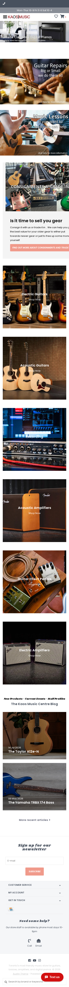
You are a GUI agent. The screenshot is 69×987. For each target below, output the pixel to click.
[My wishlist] (56, 17)
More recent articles (33, 820)
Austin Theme (20, 973)
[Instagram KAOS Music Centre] (40, 960)
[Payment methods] (11, 909)
